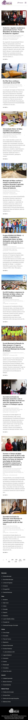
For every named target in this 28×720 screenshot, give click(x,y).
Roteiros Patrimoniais (8, 645)
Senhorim (5, 38)
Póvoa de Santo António (8, 192)
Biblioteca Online (7, 701)
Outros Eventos (13, 36)
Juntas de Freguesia (7, 582)
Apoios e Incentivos (7, 681)
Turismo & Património (11, 38)
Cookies (21, 718)
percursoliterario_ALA (10, 651)
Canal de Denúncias (7, 592)
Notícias (8, 36)
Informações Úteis (7, 472)
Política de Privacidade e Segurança (12, 718)
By (5, 39)
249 (12, 559)
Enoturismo (5, 658)
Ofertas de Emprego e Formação (10, 625)
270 (16, 561)
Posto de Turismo (7, 639)
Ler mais (5, 59)
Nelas (4, 410)
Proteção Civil (20, 472)
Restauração (6, 664)
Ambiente (12, 84)
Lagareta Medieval (7, 655)
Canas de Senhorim (15, 408)
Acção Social (5, 134)
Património (19, 36)
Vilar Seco (18, 86)
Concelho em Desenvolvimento (9, 191)
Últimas (11, 410)
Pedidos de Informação (8, 692)
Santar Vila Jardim (7, 671)
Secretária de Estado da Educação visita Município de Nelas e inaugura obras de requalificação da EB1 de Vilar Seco (13, 520)
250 (16, 559)
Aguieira (4, 35)
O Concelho (5, 635)
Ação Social (5, 602)
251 (20, 559)
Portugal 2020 (6, 589)
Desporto (22, 352)
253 (9, 561)
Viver (18, 38)
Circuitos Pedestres (7, 648)
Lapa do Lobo (19, 409)
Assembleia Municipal (14, 299)
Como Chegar (6, 632)
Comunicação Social (19, 35)
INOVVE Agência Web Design (18, 717)
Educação (14, 409)
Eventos (5, 661)
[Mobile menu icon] (26, 3)
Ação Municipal (6, 84)
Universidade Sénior (17, 134)
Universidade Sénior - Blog (8, 135)
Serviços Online (6, 695)
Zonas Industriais (7, 684)
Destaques (18, 471)
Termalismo (6, 668)
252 (24, 559)
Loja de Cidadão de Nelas (8, 619)
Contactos (5, 586)
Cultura (4, 36)
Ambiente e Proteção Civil (8, 468)
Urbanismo (5, 615)
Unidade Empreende (7, 678)
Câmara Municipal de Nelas (7, 716)
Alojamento (5, 642)
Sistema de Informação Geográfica (11, 698)
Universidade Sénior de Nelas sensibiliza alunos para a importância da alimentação (12, 131)
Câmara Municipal (10, 35)
